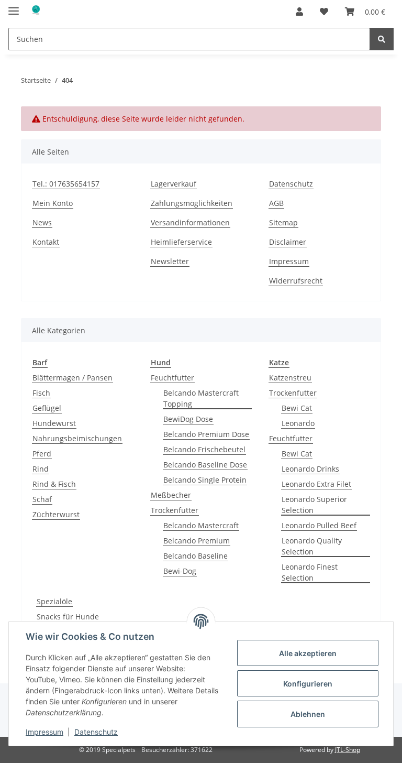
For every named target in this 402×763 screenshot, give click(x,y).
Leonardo (298, 423)
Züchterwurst (56, 514)
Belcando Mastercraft (201, 525)
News (42, 222)
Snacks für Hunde (68, 617)
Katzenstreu (290, 378)
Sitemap (283, 222)
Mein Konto (52, 203)
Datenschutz (291, 184)
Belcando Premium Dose (206, 434)
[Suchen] (382, 39)
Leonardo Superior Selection (314, 504)
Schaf (42, 499)
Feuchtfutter (172, 378)
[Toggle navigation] (13, 6)
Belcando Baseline (195, 556)
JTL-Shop (347, 749)
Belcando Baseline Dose (205, 465)
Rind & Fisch (54, 484)
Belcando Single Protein (205, 480)
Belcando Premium (196, 541)
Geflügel (46, 408)
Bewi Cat (297, 408)
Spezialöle (54, 601)
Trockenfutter (174, 510)
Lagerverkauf (173, 184)
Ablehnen (308, 714)
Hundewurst (54, 423)
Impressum (289, 261)
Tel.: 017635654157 (65, 184)
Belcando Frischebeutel (204, 449)
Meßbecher (171, 495)
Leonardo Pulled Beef (319, 525)
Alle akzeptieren (308, 653)
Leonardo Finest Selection (310, 572)
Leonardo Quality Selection (312, 546)
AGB (276, 203)
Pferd (41, 454)
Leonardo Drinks (310, 469)
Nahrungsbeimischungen (77, 438)
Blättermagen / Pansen (72, 378)
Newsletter (170, 261)
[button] (299, 11)
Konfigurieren (307, 683)
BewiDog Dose (188, 419)
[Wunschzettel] (324, 11)
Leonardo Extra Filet (316, 484)
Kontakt (45, 242)
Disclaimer (287, 242)
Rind (40, 469)
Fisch (41, 393)
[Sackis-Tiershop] (35, 12)
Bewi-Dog (179, 571)
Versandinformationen (190, 222)
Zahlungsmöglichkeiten (191, 203)
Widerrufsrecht (295, 281)
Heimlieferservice (181, 242)
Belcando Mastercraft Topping (201, 398)
